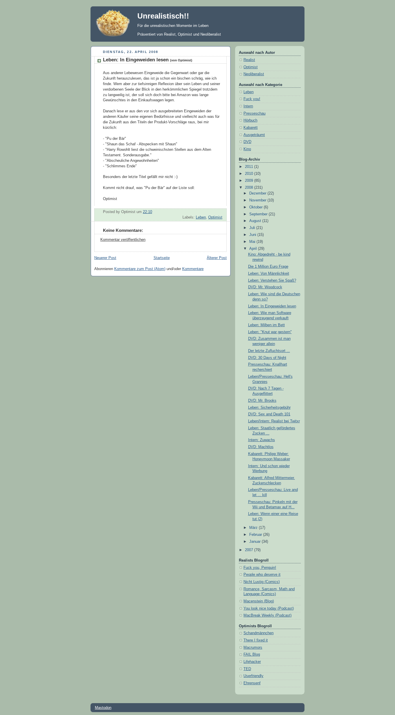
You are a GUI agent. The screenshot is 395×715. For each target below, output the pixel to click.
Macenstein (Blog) (258, 601)
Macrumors (252, 648)
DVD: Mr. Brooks (262, 401)
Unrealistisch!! (163, 16)
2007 (249, 550)
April (253, 249)
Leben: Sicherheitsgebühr (269, 408)
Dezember (258, 193)
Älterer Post (217, 258)
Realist (249, 60)
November (258, 200)
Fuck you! (251, 99)
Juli (252, 228)
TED (247, 669)
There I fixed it (255, 640)
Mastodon (103, 707)
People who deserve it (261, 575)
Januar (255, 542)
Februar (256, 535)
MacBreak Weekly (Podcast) (267, 615)
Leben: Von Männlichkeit (268, 274)
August (255, 221)
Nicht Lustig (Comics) (261, 582)
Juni (253, 235)
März (254, 528)
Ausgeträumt (254, 135)
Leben (201, 217)
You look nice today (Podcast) (268, 608)
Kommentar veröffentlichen (122, 240)
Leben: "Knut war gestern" (270, 332)
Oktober (256, 207)
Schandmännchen (258, 633)
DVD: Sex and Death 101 (269, 414)
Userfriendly (253, 676)
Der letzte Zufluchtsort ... (269, 351)
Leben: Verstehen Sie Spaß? (272, 280)
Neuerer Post (105, 258)
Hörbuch (250, 120)
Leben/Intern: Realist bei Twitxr (274, 421)
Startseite (162, 258)
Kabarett (250, 128)
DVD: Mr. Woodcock (265, 287)
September (259, 214)
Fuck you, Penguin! (259, 568)
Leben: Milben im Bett (266, 325)
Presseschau (254, 113)
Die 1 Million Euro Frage (268, 267)
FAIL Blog (251, 654)
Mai (252, 242)
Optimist (215, 217)
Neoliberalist (253, 74)
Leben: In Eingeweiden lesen (147, 60)
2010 (249, 174)
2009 (249, 181)
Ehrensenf (252, 683)
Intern (248, 106)
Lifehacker (252, 662)
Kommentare (193, 269)
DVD (247, 142)
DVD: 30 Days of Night (267, 358)
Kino (247, 149)
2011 (249, 167)
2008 (249, 188)
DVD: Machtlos (261, 447)
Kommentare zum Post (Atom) (139, 269)
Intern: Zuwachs (261, 440)
